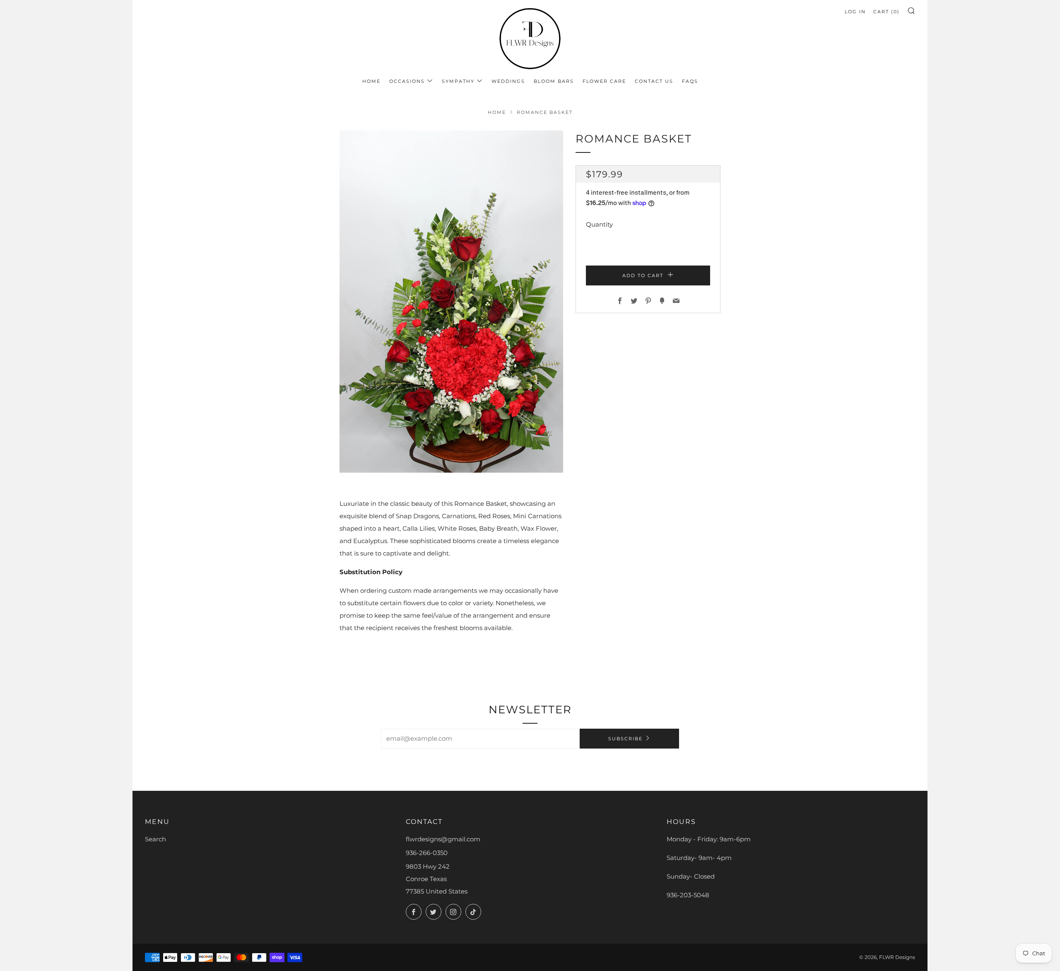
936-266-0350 (427, 853)
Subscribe (625, 739)
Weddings (508, 81)
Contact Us (654, 81)
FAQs (690, 81)
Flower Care (604, 81)
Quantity (599, 224)
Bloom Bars (554, 81)
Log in (855, 11)
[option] (451, 301)
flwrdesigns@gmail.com (443, 839)
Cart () (886, 11)
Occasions (407, 81)
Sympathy (458, 81)
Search (155, 839)
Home (371, 81)
